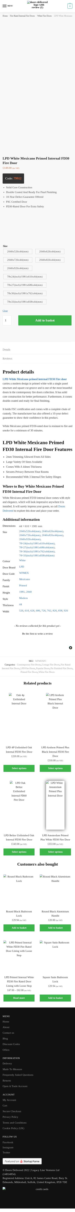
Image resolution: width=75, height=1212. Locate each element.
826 (55, 610)
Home (5, 16)
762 (49, 610)
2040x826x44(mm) (52, 535)
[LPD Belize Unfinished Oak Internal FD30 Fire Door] (19, 805)
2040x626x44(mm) (52, 531)
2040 (29, 591)
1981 (22, 591)
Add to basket (45, 320)
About (6, 1027)
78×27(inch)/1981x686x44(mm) (37, 547)
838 (60, 610)
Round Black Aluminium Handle (55, 913)
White (22, 560)
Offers (6, 1049)
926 (66, 610)
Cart (5, 1105)
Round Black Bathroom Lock (19, 913)
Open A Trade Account (15, 1086)
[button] (37, 633)
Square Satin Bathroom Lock (55, 979)
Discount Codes (11, 1044)
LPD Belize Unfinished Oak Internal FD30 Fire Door (19, 837)
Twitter (6, 1152)
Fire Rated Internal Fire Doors (22, 16)
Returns (7, 1080)
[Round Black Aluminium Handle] (55, 890)
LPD (21, 566)
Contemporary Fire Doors (29, 664)
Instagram (8, 1147)
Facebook (8, 1142)
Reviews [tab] (7, 358)
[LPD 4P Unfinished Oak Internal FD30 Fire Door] (19, 717)
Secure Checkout (12, 1111)
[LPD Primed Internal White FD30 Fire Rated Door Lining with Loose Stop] (19, 956)
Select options (19, 768)
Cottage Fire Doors (51, 664)
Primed (23, 585)
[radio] (17, 251)
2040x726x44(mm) (29, 535)
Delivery (7, 1063)
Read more (19, 998)
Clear (5, 310)
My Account (9, 1100)
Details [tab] (6, 349)
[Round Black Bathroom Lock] (19, 890)
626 (32, 610)
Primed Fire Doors (29, 672)
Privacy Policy (10, 1116)
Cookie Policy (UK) (13, 1128)
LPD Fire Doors (28, 668)
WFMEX (24, 573)
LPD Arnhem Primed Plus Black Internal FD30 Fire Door (55, 751)
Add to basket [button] (19, 927)
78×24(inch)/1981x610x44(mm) (37, 543)
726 (44, 610)
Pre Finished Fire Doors (62, 668)
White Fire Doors (44, 16)
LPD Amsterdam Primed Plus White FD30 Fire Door (55, 837)
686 (38, 610)
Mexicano (24, 579)
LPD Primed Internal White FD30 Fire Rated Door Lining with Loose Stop (19, 981)
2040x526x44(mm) (29, 531)
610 (27, 610)
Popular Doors (43, 668)
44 (20, 604)
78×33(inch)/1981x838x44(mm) (37, 555)
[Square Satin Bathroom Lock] (55, 956)
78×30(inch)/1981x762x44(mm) (37, 551)
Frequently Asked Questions (18, 1074)
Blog (5, 1038)
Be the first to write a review (37, 633)
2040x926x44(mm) (29, 539)
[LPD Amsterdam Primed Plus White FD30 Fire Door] (55, 805)
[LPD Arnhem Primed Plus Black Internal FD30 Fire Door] (55, 717)
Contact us (8, 1032)
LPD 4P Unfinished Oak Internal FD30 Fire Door (19, 749)
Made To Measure (12, 1069)
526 (21, 610)
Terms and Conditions (15, 1122)
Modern (23, 598)
